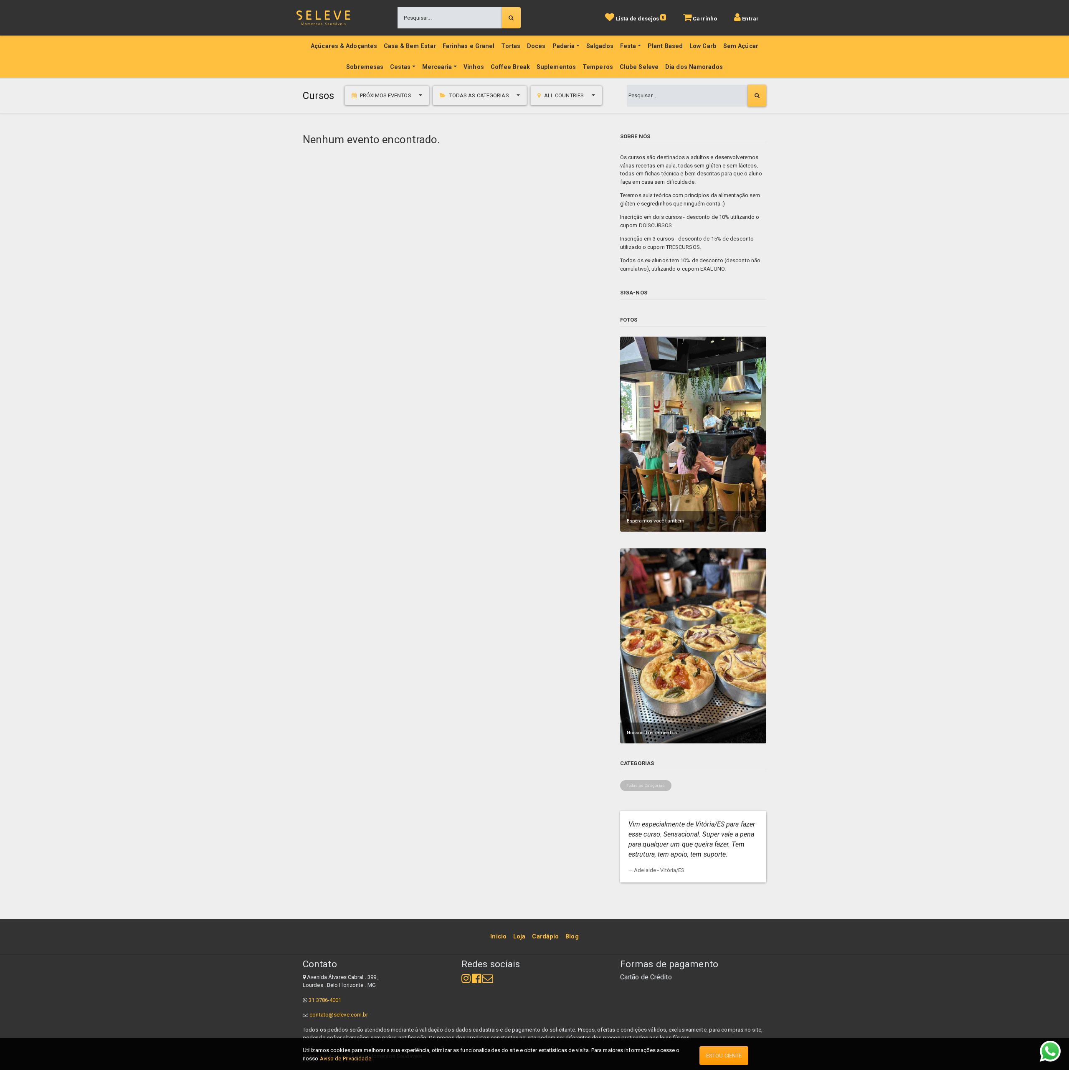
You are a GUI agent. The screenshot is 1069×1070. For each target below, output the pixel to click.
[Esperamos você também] (693, 434)
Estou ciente (724, 1055)
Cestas (400, 67)
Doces (536, 46)
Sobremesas (364, 67)
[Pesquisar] (511, 18)
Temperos (598, 67)
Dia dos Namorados (694, 67)
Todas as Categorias (646, 785)
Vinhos (474, 67)
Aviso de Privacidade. (346, 1058)
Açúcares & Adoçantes (344, 46)
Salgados (599, 46)
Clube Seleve (639, 67)
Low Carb (703, 46)
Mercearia (437, 67)
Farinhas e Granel (469, 46)
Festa (628, 46)
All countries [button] (564, 95)
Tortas (510, 46)
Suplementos (556, 67)
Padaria (563, 46)
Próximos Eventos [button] (386, 95)
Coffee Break (510, 67)
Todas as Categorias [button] (479, 95)
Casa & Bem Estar (410, 46)
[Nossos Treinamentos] (693, 645)
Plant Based (665, 46)
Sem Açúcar (740, 46)
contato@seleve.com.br (338, 1015)
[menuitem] (498, 936)
